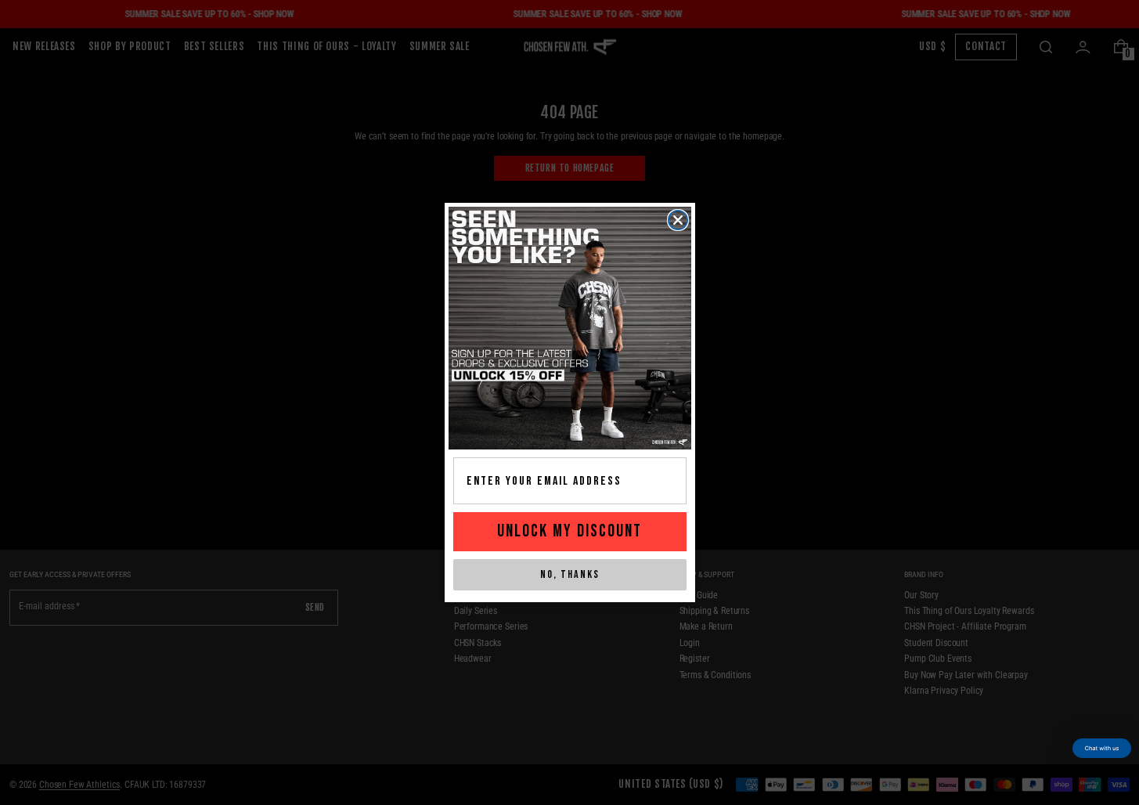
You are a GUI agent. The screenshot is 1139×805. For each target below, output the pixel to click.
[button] (1101, 748)
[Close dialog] (678, 220)
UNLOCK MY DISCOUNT (569, 531)
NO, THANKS (570, 574)
